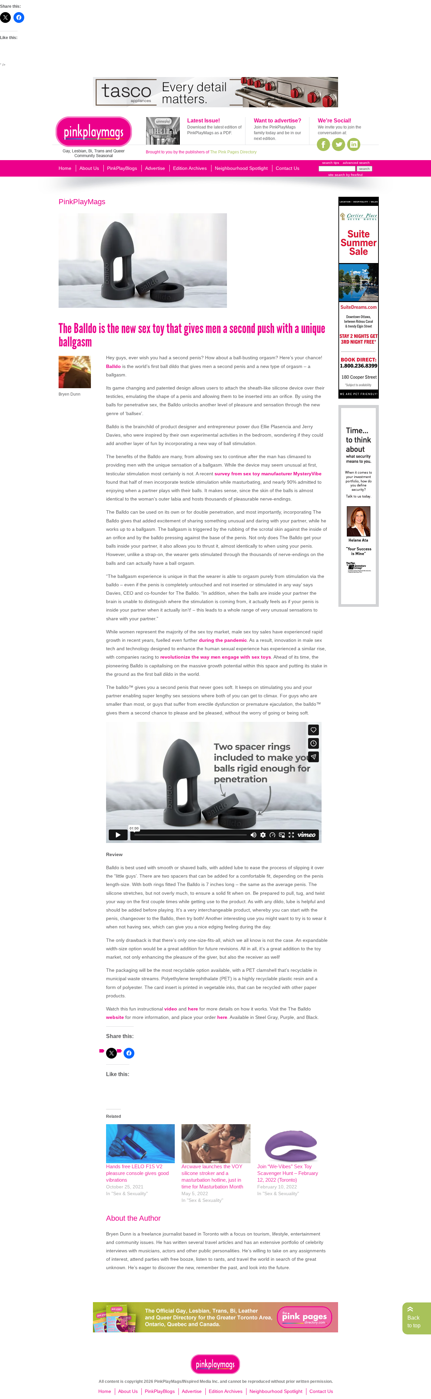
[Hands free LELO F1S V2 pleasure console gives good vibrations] (140, 1144)
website (115, 1017)
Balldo (113, 366)
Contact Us (287, 168)
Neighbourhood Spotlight (241, 168)
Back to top (414, 1321)
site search (336, 175)
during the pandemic (223, 640)
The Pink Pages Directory (233, 152)
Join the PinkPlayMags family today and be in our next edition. (277, 133)
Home (65, 168)
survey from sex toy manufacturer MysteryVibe (268, 473)
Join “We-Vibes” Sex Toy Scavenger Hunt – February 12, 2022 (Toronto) (287, 1173)
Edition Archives (190, 168)
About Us (89, 168)
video (170, 1008)
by (354, 175)
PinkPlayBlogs (122, 168)
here (193, 1008)
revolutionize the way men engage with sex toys (215, 657)
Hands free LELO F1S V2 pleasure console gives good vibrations (137, 1173)
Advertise (155, 168)
